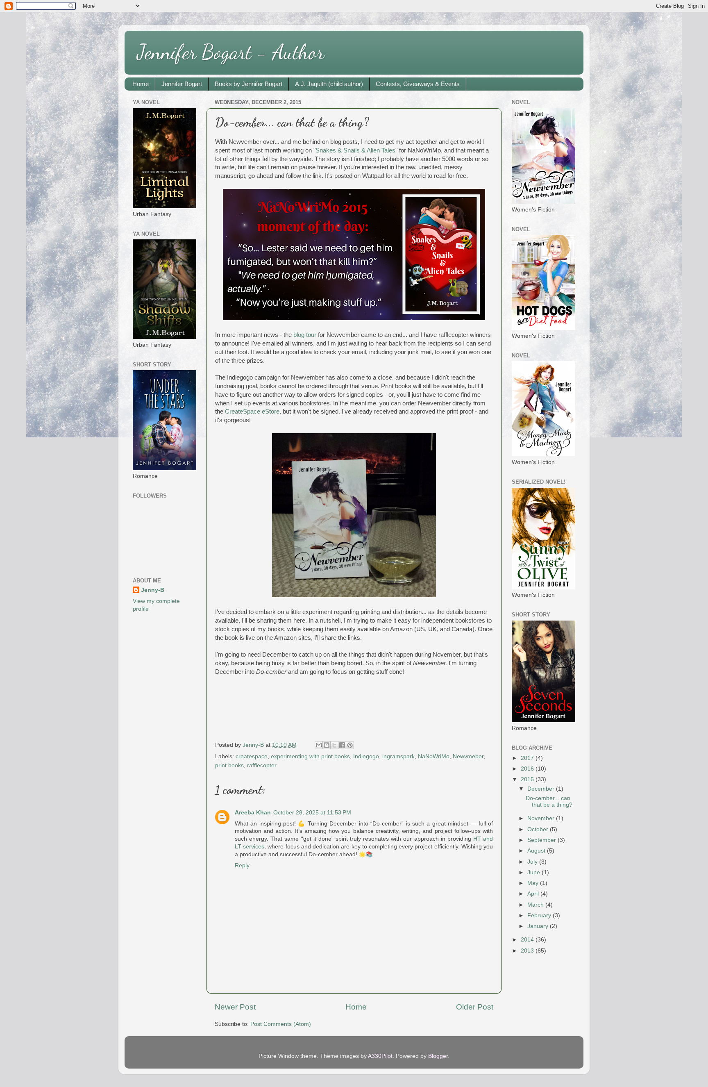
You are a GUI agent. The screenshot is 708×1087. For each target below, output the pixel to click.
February (540, 915)
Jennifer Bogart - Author (230, 52)
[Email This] (319, 745)
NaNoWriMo (433, 756)
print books (229, 765)
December (541, 789)
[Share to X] (334, 745)
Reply (242, 865)
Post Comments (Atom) (280, 1024)
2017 (528, 758)
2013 (528, 951)
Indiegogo (366, 756)
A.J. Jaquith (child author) (329, 83)
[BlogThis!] (326, 745)
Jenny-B (152, 590)
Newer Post (235, 1007)
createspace (252, 756)
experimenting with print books (310, 756)
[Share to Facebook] (342, 745)
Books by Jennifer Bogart (248, 83)
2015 (528, 779)
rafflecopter (262, 765)
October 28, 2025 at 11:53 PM (312, 813)
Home (140, 83)
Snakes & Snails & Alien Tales (355, 150)
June (534, 872)
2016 (528, 769)
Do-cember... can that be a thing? (549, 801)
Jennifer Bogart (181, 83)
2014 (528, 940)
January (538, 926)
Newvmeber (468, 756)
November (541, 818)
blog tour (304, 335)
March (536, 905)
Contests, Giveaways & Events (418, 83)
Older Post (474, 1007)
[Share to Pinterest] (350, 745)
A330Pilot (380, 1056)
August (537, 851)
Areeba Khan (253, 813)
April (533, 894)
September (542, 840)
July (533, 862)
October (538, 829)
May (533, 883)
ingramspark (398, 756)
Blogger (438, 1056)
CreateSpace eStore (252, 411)
